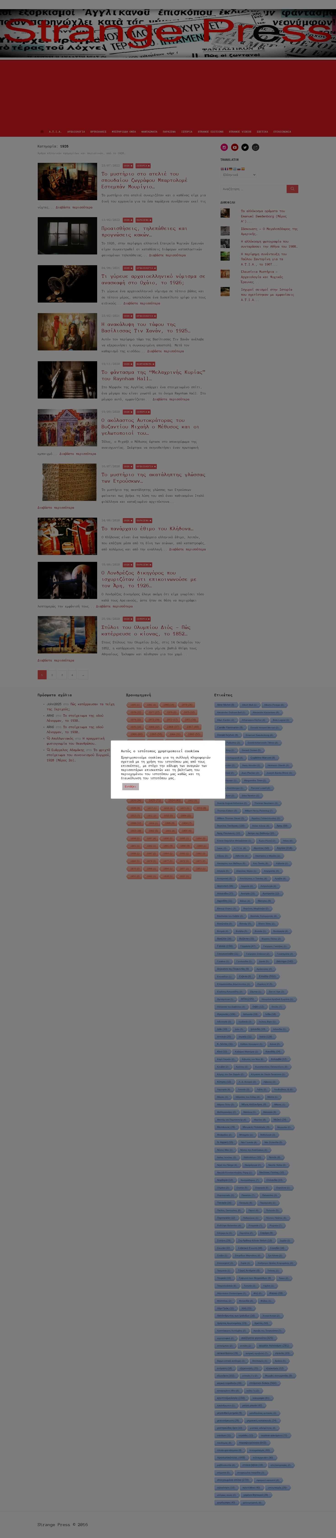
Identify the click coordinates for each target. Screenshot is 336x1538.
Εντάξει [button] (130, 786)
